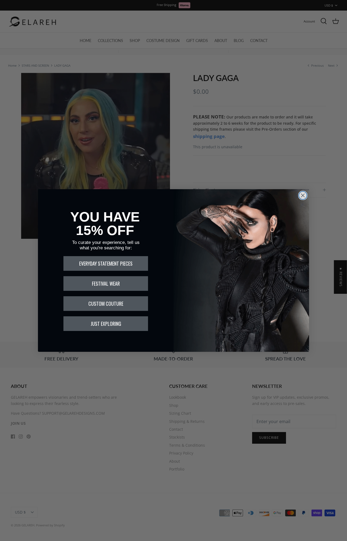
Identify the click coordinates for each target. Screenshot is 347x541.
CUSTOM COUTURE (105, 303)
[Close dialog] (303, 195)
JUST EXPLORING (106, 323)
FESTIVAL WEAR (106, 283)
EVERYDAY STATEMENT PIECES (106, 263)
